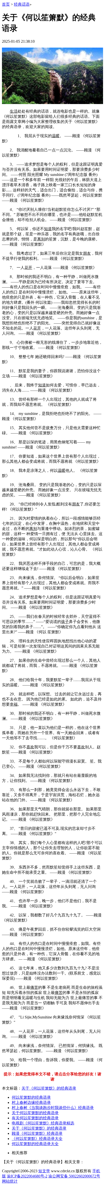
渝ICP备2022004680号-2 (27, 1176)
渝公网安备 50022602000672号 (74, 1176)
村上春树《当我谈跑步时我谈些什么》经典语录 (53, 1108)
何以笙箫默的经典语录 (31, 1097)
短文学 (44, 1171)
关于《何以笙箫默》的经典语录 (48, 1088)
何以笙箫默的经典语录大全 (35, 1144)
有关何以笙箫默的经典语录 (35, 1118)
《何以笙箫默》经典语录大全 (37, 1138)
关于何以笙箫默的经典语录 (35, 1113)
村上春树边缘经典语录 (31, 1102)
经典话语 (22, 4)
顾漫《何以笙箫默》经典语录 (37, 1133)
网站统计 (10, 1181)
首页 (6, 4)
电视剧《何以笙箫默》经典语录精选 (43, 1123)
